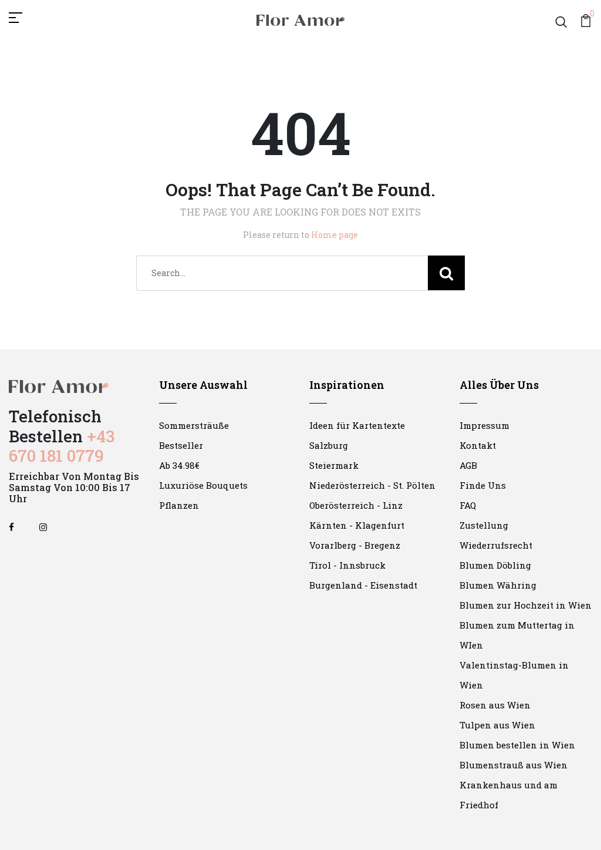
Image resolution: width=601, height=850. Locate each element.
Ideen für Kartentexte (357, 425)
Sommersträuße (194, 425)
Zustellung (484, 525)
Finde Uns (483, 485)
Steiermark (334, 465)
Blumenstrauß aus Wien (514, 765)
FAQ (468, 505)
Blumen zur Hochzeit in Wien (526, 605)
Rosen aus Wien (495, 705)
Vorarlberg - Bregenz (354, 545)
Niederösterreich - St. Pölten (372, 485)
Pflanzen (179, 505)
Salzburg (328, 445)
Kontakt (478, 445)
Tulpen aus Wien (497, 725)
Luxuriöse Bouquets (203, 485)
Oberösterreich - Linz (356, 505)
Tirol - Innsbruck (347, 565)
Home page (334, 234)
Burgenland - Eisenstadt (363, 585)
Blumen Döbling (495, 565)
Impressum (484, 425)
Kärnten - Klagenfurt (356, 525)
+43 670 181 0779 (61, 446)
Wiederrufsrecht (496, 545)
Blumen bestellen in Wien (517, 745)
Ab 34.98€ (179, 465)
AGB (468, 465)
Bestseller (181, 445)
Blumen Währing (498, 585)
